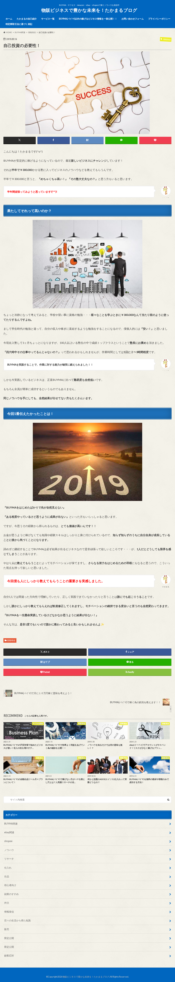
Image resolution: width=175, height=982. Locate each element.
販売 (6, 929)
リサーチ (9, 858)
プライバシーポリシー (159, 18)
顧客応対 (9, 955)
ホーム (9, 18)
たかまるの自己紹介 (27, 18)
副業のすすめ (11, 894)
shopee (8, 841)
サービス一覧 (48, 18)
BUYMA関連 (11, 823)
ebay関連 (9, 832)
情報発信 (11, 640)
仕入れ (7, 867)
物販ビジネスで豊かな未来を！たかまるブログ (89, 10)
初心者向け (10, 885)
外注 (6, 902)
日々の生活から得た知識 (17, 920)
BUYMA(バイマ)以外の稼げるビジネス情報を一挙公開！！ (88, 18)
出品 (6, 876)
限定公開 (9, 938)
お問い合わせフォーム (133, 18)
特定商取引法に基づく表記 (19, 24)
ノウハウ (9, 849)
